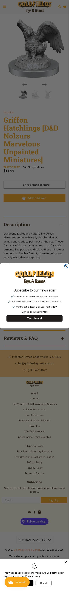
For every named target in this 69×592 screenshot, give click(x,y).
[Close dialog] (66, 266)
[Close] (66, 562)
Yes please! (34, 318)
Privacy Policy (32, 576)
